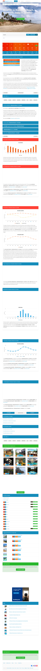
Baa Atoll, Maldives (15, 557)
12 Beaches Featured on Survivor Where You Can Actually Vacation (20, 630)
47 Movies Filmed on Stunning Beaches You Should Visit (18, 620)
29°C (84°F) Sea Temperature (11, 61)
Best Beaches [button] (28, 1)
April (7, 509)
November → (36, 92)
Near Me (28, 34)
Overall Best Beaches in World (7, 433)
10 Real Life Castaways (13, 617)
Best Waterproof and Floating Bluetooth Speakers (18, 608)
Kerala (31, 440)
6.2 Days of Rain (11, 65)
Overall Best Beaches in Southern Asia (9, 431)
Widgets (26, 668)
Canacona (18, 440)
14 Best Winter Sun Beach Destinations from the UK (18, 605)
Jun (11, 44)
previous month (12, 186)
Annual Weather (20, 92)
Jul (15, 44)
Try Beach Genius (20, 569)
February (30, 87)
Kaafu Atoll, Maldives (16, 553)
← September (5, 92)
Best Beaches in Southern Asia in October (9, 420)
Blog (19, 1)
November (7, 526)
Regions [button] (22, 1)
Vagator (14, 440)
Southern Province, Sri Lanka (17, 535)
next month (25, 186)
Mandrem (19, 4)
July (6, 516)
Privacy (23, 668)
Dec (36, 44)
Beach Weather (9, 668)
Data (15, 668)
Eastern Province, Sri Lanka (17, 548)
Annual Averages (5, 499)
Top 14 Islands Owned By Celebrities (15, 623)
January (27, 87)
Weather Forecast (6, 497)
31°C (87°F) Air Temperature (11, 60)
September (8, 521)
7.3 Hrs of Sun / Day (11, 63)
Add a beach (31, 668)
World (4, 4)
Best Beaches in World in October (8, 422)
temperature (13, 118)
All (36, 34)
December (5, 88)
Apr (3, 44)
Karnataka (23, 440)
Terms (20, 668)
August (7, 519)
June (7, 514)
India (12, 4)
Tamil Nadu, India (15, 544)
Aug (19, 44)
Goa (15, 4)
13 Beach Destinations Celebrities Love (16, 633)
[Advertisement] (20, 202)
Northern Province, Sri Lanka (17, 539)
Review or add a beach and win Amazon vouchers (17, 611)
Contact (17, 668)
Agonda (10, 440)
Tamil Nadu (35, 440)
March (34, 87)
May (7, 44)
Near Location (32, 34)
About (13, 668)
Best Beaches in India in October (8, 418)
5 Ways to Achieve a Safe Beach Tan (15, 627)
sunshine (18, 118)
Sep (23, 44)
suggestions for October (31, 88)
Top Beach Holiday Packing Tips (14, 614)
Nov (32, 44)
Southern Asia (8, 4)
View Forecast (21, 18)
